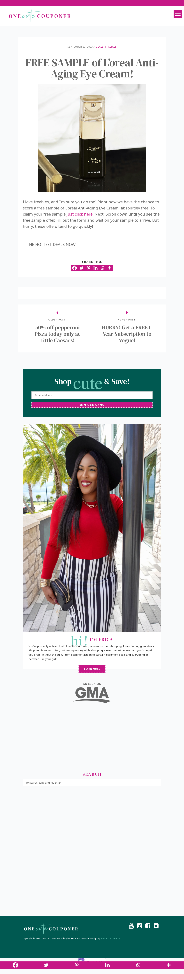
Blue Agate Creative (110, 938)
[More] (109, 268)
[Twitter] (81, 268)
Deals (100, 46)
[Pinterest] (88, 268)
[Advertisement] (92, 739)
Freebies (111, 46)
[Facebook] (74, 268)
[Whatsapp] (102, 268)
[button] (178, 14)
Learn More (92, 668)
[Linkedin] (95, 268)
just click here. (80, 214)
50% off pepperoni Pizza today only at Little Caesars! (57, 334)
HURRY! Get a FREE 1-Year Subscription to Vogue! (127, 334)
